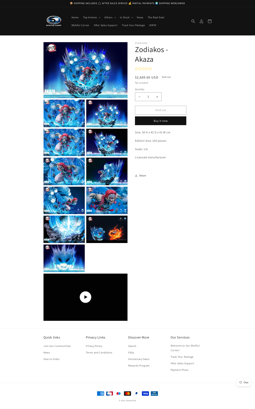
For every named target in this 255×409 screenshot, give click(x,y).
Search (132, 346)
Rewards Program (139, 365)
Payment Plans (180, 370)
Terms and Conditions (99, 352)
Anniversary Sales (138, 359)
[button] (91, 17)
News (46, 352)
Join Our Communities (57, 346)
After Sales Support (182, 363)
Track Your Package (182, 356)
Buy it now (161, 121)
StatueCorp (131, 400)
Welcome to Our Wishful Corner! (185, 348)
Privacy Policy (94, 346)
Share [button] (142, 175)
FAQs (131, 352)
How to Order (51, 359)
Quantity (139, 89)
